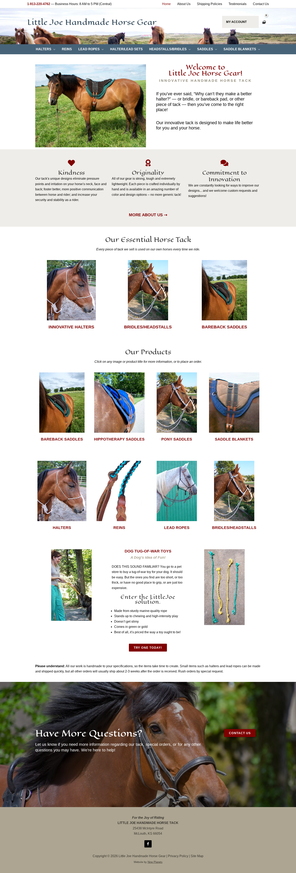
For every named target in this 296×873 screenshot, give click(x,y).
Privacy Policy (178, 856)
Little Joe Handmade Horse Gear (91, 22)
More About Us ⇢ (148, 215)
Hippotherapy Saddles (119, 439)
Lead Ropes (176, 528)
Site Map (197, 856)
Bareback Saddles (224, 327)
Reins (119, 528)
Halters (62, 528)
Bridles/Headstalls (148, 327)
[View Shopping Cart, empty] (264, 22)
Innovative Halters (71, 327)
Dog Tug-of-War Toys (148, 551)
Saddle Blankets (234, 439)
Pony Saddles (176, 439)
